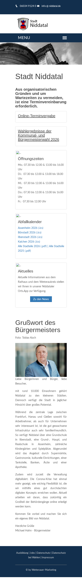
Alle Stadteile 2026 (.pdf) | (33, 246)
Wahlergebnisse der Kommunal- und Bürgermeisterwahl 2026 (38, 135)
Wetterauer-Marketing (44, 570)
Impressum (48, 557)
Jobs (32, 553)
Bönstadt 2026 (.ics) (29, 232)
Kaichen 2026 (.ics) (29, 241)
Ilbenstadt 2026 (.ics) (30, 237)
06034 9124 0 (27, 6)
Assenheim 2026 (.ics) (30, 228)
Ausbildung (22, 553)
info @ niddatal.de (51, 6)
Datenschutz (43, 553)
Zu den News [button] (41, 299)
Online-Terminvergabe (36, 116)
